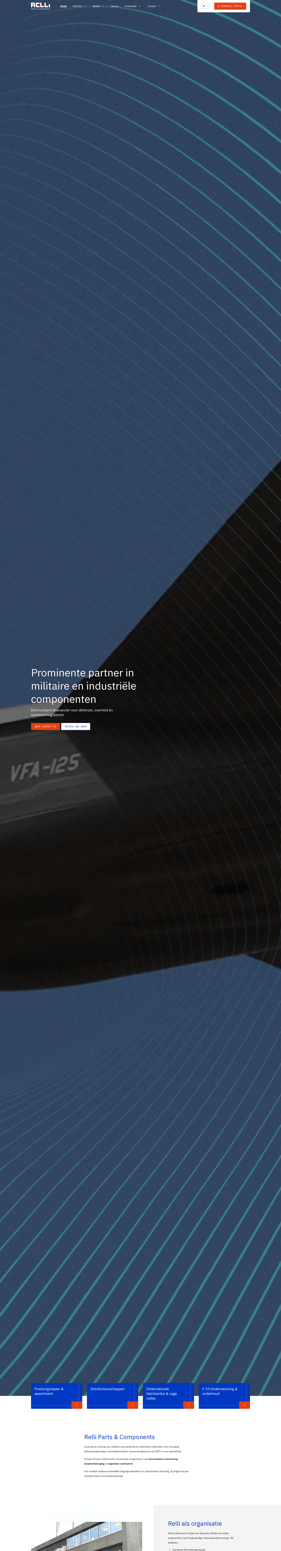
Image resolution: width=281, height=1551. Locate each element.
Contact (152, 6)
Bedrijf (96, 6)
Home (63, 6)
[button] (44, 6)
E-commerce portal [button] (230, 6)
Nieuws (115, 6)
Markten (77, 6)
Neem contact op (45, 726)
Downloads (131, 6)
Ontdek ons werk (76, 726)
